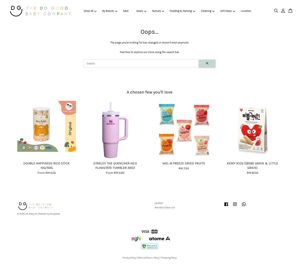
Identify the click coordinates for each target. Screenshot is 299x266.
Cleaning (206, 10)
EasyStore (55, 214)
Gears (139, 10)
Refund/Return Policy (148, 257)
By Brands (108, 10)
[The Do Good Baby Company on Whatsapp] (244, 206)
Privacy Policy (129, 257)
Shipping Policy (169, 257)
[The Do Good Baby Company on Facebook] (226, 206)
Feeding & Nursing (181, 10)
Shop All (88, 10)
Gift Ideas (226, 10)
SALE (126, 10)
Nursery (156, 10)
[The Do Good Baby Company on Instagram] (235, 206)
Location (246, 10)
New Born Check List (165, 207)
